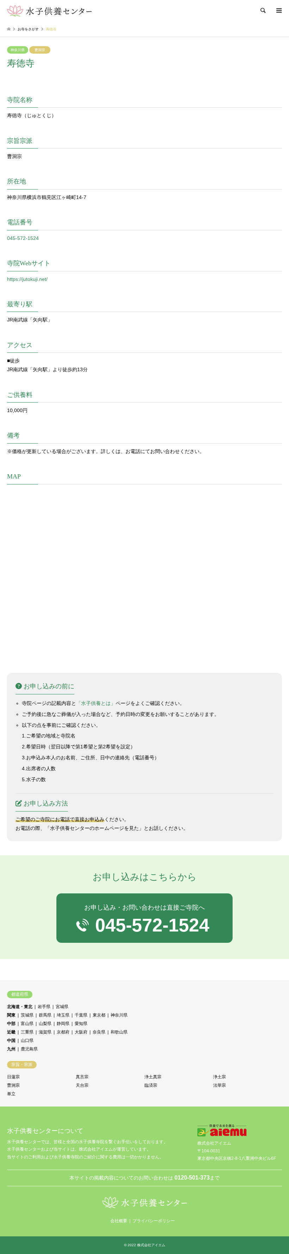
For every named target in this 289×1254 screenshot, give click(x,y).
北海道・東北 (19, 1006)
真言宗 (82, 1076)
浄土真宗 (152, 1076)
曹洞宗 (40, 50)
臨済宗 (150, 1085)
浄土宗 (219, 1076)
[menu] (278, 10)
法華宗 (219, 1085)
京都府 (63, 1032)
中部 (11, 1023)
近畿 (11, 1032)
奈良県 (99, 1032)
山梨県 (45, 1023)
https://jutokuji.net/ (27, 279)
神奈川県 (18, 50)
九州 (11, 1049)
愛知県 (81, 1023)
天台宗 (82, 1085)
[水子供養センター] (49, 10)
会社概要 (118, 1220)
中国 (11, 1040)
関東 (11, 1015)
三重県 (27, 1032)
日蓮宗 (13, 1076)
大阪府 (81, 1032)
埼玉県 (63, 1015)
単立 (11, 1093)
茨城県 (27, 1015)
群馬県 (45, 1015)
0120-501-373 (192, 1178)
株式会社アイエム (151, 1245)
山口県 (27, 1040)
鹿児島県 (29, 1049)
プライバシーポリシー (154, 1220)
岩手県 (44, 1006)
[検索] (262, 10)
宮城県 (62, 1006)
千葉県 (81, 1015)
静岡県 (63, 1023)
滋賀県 (45, 1032)
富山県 (27, 1023)
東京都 (99, 1015)
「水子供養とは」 (96, 703)
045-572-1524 (23, 238)
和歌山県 (119, 1032)
